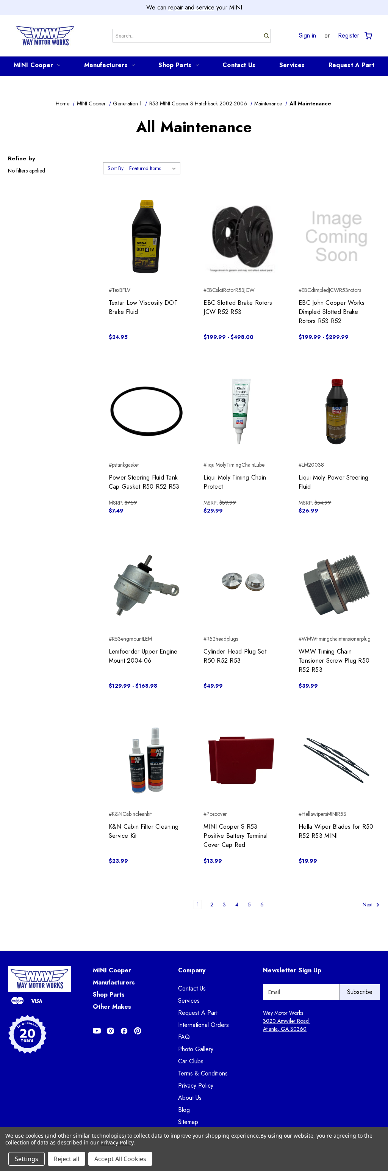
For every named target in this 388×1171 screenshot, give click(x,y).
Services (292, 65)
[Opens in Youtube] (97, 1031)
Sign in (307, 36)
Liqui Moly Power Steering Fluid (333, 482)
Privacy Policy (195, 1085)
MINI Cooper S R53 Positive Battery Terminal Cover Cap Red (235, 835)
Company (192, 970)
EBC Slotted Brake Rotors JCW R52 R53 (237, 307)
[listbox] (154, 168)
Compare (144, 236)
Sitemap (188, 1122)
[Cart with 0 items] (367, 36)
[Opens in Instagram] (110, 1031)
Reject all (66, 1159)
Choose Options (242, 250)
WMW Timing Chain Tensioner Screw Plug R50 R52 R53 (334, 660)
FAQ (184, 1037)
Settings (26, 1159)
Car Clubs (190, 1061)
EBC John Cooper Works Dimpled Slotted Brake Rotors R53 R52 (332, 311)
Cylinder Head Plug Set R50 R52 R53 (234, 656)
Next (368, 904)
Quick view (146, 223)
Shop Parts (174, 65)
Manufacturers (106, 65)
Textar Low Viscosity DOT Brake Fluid (143, 307)
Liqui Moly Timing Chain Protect (234, 482)
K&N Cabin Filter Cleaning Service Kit (143, 831)
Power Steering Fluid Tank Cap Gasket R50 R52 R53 (144, 482)
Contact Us (238, 65)
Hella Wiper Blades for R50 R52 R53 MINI (336, 831)
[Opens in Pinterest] (138, 1031)
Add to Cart (146, 250)
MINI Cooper (33, 65)
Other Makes (112, 1006)
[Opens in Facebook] (124, 1031)
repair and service (191, 7)
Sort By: (116, 168)
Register (348, 36)
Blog (184, 1109)
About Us (190, 1097)
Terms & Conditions (203, 1073)
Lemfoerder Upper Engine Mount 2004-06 (143, 656)
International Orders (203, 1025)
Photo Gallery (195, 1049)
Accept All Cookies (120, 1159)
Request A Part (351, 65)
